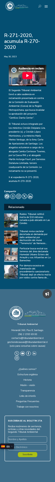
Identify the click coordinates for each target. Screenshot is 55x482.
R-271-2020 (32, 177)
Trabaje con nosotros (27, 406)
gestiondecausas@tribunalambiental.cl (27, 342)
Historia (27, 379)
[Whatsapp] (12, 196)
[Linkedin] (30, 196)
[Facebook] (7, 196)
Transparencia (27, 390)
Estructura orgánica (27, 374)
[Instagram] (18, 196)
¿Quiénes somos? (27, 369)
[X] (24, 196)
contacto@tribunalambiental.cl (27, 338)
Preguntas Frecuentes (27, 401)
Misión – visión (27, 385)
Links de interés (27, 396)
